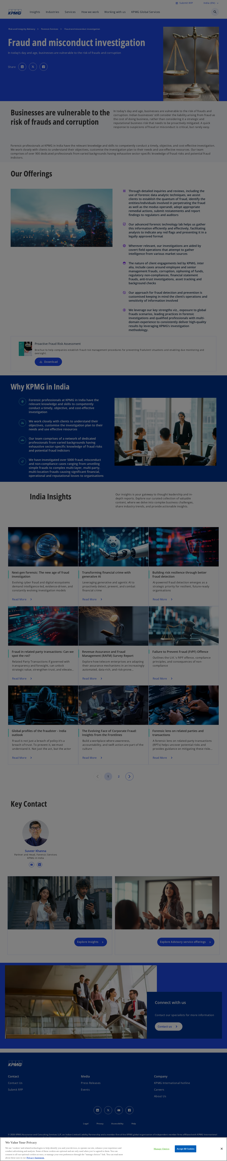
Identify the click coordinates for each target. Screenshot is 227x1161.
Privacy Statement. (35, 1157)
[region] (113, 1149)
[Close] (221, 1148)
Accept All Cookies (185, 1149)
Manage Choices (162, 1149)
